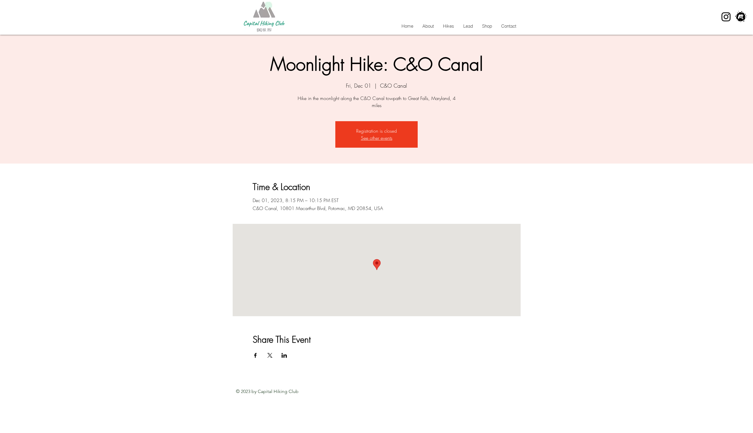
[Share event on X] (270, 355)
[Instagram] (726, 17)
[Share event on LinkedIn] (284, 355)
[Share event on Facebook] (255, 355)
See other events (376, 138)
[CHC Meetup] (741, 17)
